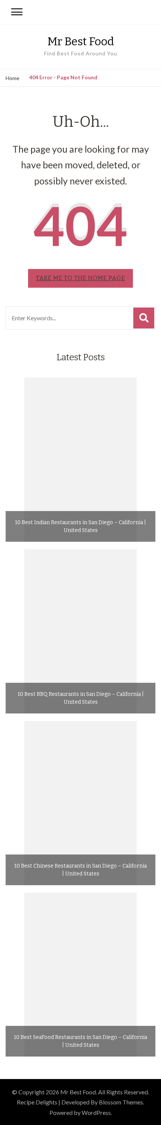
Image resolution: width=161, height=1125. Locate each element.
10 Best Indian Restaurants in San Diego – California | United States (80, 526)
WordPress (96, 1112)
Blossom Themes (121, 1102)
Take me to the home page (80, 278)
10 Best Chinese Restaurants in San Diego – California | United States (80, 870)
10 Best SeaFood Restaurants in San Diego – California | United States (80, 1041)
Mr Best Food (81, 41)
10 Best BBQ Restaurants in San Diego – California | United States (81, 698)
